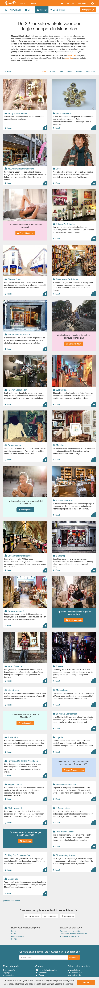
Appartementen (17, 936)
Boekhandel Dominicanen (19, 555)
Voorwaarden (8, 975)
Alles (44, 71)
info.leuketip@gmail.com (49, 970)
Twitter (41, 975)
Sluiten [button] (86, 982)
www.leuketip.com (75, 972)
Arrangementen (51, 916)
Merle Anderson (63, 113)
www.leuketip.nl (74, 970)
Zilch (58, 168)
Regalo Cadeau (14, 784)
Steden (23, 3)
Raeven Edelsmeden (17, 389)
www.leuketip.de (74, 975)
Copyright (7, 972)
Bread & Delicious (64, 500)
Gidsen (33, 3)
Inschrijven (73, 957)
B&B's (13, 933)
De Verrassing (14, 445)
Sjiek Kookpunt (14, 808)
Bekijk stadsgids (75, 620)
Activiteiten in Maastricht (69, 936)
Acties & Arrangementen (74, 770)
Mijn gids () (89, 9)
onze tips (69, 58)
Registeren (82, 3)
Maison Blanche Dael (66, 784)
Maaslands (61, 445)
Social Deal (71, 55)
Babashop (60, 555)
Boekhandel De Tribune (67, 279)
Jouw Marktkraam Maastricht (20, 168)
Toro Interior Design (65, 831)
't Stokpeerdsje (63, 808)
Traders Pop (13, 737)
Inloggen (70, 3)
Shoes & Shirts (14, 279)
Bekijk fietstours (74, 343)
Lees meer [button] (68, 984)
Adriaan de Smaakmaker (18, 334)
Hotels (13, 931)
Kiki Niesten (13, 690)
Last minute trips (33, 916)
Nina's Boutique (14, 666)
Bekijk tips (26, 841)
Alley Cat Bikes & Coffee (18, 855)
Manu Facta (12, 878)
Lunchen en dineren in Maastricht (73, 933)
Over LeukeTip (9, 970)
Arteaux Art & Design (65, 223)
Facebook (43, 972)
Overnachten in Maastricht (70, 931)
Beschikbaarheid (26, 233)
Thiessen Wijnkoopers (66, 855)
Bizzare (59, 666)
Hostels (14, 938)
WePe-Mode (62, 389)
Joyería (59, 737)
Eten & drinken (58, 10)
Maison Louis (62, 690)
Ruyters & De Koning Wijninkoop (22, 760)
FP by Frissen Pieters (17, 113)
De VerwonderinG (15, 610)
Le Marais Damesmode (66, 713)
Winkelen (43, 10)
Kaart (8, 71)
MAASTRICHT (16, 10)
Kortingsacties (26, 509)
